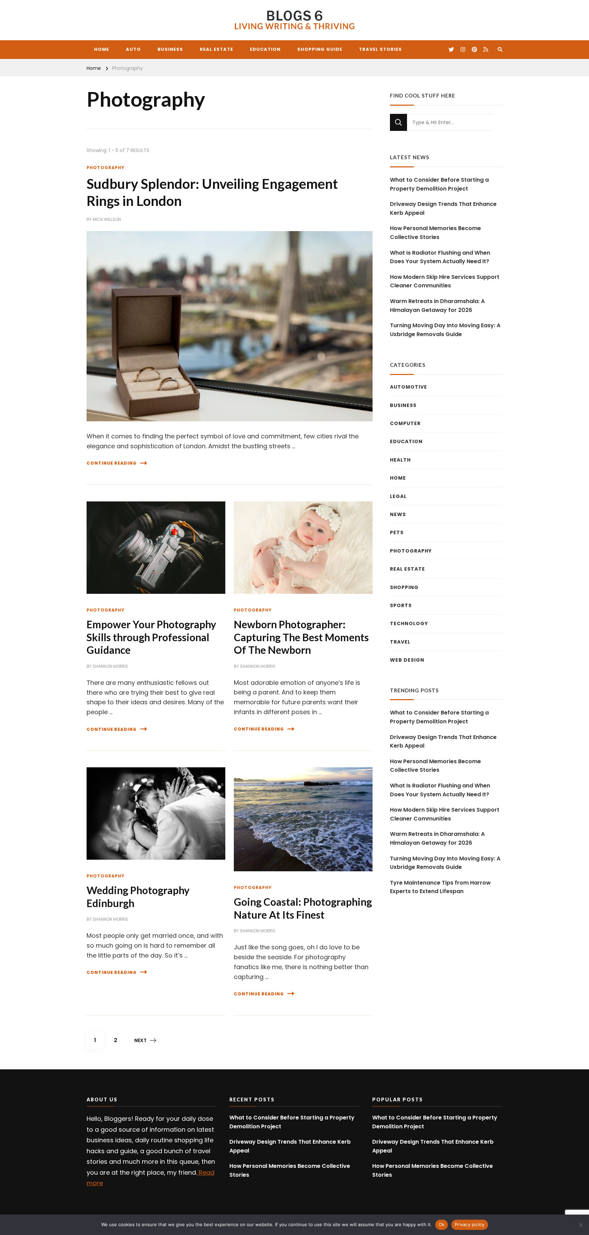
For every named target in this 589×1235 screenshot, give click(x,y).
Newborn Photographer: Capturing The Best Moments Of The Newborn (301, 637)
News (398, 514)
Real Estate (216, 49)
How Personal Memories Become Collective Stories (435, 232)
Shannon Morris (110, 666)
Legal (398, 496)
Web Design (407, 660)
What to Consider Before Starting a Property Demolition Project (439, 184)
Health (400, 459)
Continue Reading (112, 463)
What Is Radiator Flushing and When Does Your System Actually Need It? (440, 257)
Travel (400, 641)
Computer (405, 423)
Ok (442, 1224)
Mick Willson (107, 219)
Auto (133, 49)
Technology (409, 623)
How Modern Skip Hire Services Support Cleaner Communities (444, 281)
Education (265, 49)
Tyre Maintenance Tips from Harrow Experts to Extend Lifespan (440, 887)
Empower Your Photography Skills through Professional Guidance (151, 637)
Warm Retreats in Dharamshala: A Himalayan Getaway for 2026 (437, 305)
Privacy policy (470, 1224)
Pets (397, 532)
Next (140, 1040)
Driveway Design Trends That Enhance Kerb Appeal (443, 208)
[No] (580, 1224)
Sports (401, 605)
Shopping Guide (319, 49)
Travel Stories (380, 49)
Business (170, 49)
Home (101, 49)
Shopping (404, 587)
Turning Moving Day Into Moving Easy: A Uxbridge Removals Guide (445, 329)
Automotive (408, 386)
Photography (105, 167)
